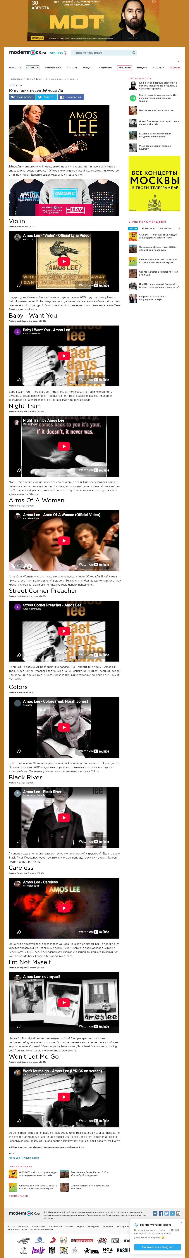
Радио (87, 67)
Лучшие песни (31, 1158)
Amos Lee (14, 1158)
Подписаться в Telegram (157, 1247)
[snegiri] (102, 1240)
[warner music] (40, 1240)
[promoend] (115, 1240)
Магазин (125, 67)
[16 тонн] (24, 1240)
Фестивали (55, 1227)
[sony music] (52, 1240)
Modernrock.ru (28, 52)
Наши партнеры (17, 1230)
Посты (72, 67)
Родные (158, 67)
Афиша (32, 67)
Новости (15, 67)
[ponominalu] (82, 1240)
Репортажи (52, 67)
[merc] (129, 1240)
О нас (11, 1227)
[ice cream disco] (63, 1240)
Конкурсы (93, 1227)
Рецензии (105, 67)
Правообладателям (41, 1230)
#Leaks (175, 67)
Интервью (123, 1227)
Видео (142, 67)
